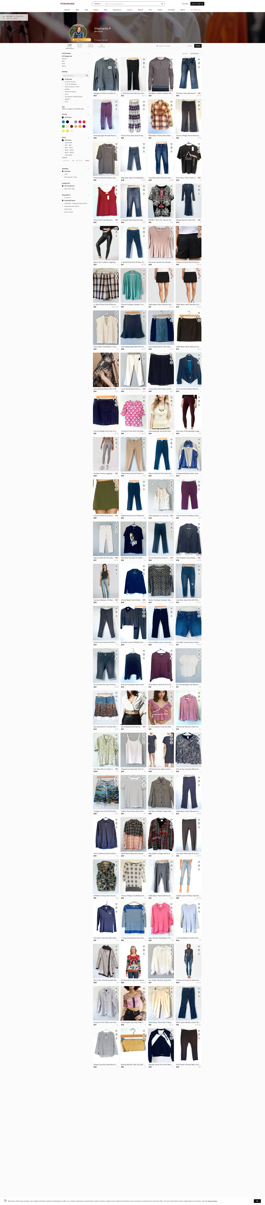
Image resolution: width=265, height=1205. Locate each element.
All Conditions (69, 186)
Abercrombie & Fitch (71, 87)
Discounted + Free (70, 177)
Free (65, 174)
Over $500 (68, 155)
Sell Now (185, 4)
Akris (66, 102)
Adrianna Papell (70, 92)
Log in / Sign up (197, 4)
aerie (66, 94)
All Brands (68, 79)
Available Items (69, 200)
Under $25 (68, 143)
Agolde (67, 99)
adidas (67, 89)
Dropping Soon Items (71, 206)
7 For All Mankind (70, 84)
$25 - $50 (68, 145)
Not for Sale (68, 212)
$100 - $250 (69, 150)
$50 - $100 (69, 148)
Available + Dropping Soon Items (75, 203)
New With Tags (69, 189)
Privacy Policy (212, 1201)
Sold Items (68, 209)
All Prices (68, 140)
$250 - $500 (69, 153)
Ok (257, 1201)
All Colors (68, 117)
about (190, 46)
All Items (67, 171)
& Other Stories (69, 82)
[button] (98, 4)
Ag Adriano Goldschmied (73, 97)
